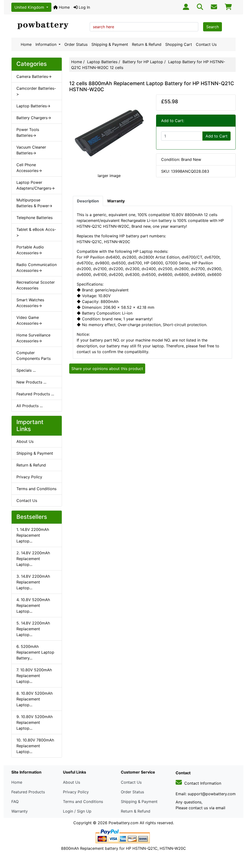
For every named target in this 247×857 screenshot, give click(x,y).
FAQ (15, 801)
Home (64, 7)
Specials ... (26, 370)
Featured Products (28, 791)
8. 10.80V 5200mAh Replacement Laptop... (34, 699)
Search (212, 26)
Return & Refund (146, 44)
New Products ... (31, 382)
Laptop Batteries (102, 61)
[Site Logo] (48, 25)
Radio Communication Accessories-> (36, 267)
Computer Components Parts (33, 355)
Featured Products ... (35, 393)
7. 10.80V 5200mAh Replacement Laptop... (34, 675)
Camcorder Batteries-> (36, 91)
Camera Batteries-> (34, 76)
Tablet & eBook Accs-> (36, 232)
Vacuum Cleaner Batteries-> (31, 150)
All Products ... (29, 405)
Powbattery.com (123, 822)
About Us (25, 441)
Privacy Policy (29, 476)
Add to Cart (216, 136)
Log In (83, 7)
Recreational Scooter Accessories (35, 285)
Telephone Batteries (34, 217)
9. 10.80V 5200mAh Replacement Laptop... (34, 722)
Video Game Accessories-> (29, 320)
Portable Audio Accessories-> (30, 250)
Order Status (76, 44)
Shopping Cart (178, 44)
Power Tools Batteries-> (27, 132)
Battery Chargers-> (33, 117)
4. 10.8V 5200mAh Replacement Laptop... (33, 605)
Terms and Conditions (36, 488)
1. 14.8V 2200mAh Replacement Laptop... (32, 535)
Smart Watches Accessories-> (30, 302)
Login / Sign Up (77, 811)
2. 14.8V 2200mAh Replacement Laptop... (33, 558)
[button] (238, 833)
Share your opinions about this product (107, 368)
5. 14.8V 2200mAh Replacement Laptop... (33, 629)
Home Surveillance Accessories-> (33, 338)
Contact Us (206, 44)
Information (46, 44)
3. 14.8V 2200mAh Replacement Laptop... (33, 582)
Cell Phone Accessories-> (29, 167)
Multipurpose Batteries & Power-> (34, 203)
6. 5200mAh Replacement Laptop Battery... (35, 652)
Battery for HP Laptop (143, 61)
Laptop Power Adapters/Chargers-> (35, 185)
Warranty (19, 811)
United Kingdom (29, 7)
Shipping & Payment (109, 44)
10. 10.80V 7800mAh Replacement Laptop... (35, 746)
